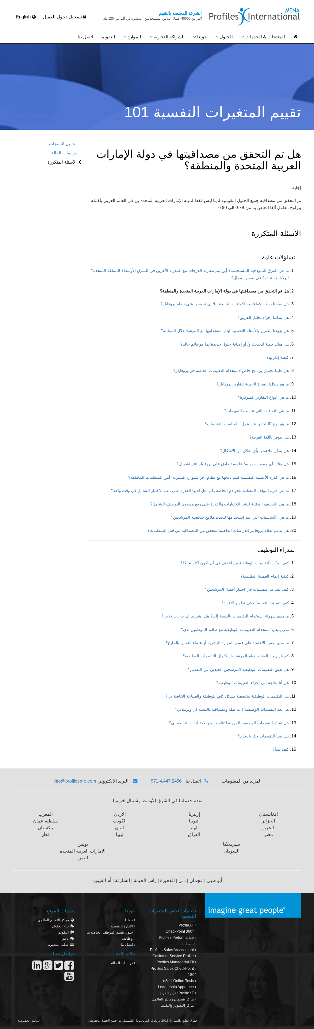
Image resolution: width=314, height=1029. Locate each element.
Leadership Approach (176, 987)
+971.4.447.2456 (167, 780)
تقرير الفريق (176, 993)
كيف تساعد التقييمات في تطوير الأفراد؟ (255, 603)
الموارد (133, 36)
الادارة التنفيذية (122, 926)
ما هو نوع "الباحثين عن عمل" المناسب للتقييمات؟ (247, 424)
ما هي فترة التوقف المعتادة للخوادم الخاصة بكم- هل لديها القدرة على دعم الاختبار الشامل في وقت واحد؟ (200, 491)
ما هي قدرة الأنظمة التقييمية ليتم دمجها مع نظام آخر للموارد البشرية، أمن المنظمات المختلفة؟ (208, 477)
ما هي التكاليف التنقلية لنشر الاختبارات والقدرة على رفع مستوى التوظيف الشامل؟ (219, 504)
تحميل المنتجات (63, 143)
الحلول (225, 36)
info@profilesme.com (75, 780)
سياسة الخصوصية (28, 1020)
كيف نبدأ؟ (281, 749)
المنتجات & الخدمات (264, 36)
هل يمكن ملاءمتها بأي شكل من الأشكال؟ (254, 451)
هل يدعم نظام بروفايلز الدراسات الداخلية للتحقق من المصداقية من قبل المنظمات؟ (218, 530)
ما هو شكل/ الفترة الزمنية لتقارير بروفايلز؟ (252, 384)
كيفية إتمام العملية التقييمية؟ (264, 576)
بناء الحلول (61, 926)
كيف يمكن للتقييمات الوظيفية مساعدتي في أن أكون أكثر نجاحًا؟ (235, 563)
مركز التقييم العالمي (54, 920)
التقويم (108, 36)
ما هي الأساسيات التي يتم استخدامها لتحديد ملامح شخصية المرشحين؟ (230, 517)
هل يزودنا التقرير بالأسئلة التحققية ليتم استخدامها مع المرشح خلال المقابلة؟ (225, 331)
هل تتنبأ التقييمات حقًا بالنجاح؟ (263, 736)
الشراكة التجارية (168, 36)
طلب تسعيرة (59, 944)
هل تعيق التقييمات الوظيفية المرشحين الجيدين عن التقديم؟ (238, 669)
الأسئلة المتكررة (62, 162)
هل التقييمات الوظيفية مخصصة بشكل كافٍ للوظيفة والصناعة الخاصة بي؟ (227, 696)
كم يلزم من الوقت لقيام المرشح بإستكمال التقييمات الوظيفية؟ (236, 656)
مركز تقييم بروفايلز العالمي (173, 999)
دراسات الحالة (64, 152)
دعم (66, 938)
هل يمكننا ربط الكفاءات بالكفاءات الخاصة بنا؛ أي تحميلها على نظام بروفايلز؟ (224, 304)
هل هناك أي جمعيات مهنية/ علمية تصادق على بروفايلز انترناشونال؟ (232, 464)
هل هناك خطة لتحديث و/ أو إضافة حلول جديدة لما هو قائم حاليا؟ (234, 344)
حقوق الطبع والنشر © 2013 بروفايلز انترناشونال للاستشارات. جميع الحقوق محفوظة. (142, 1020)
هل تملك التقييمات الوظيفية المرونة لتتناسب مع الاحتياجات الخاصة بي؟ (229, 723)
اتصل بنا (85, 36)
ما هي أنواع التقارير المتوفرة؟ (263, 397)
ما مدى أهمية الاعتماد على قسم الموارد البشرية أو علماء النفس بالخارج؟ (227, 643)
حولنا (201, 36)
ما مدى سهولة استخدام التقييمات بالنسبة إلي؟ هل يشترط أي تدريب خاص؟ (225, 616)
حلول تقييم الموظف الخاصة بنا (110, 932)
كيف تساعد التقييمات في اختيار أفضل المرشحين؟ (247, 589)
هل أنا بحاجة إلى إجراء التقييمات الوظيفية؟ (252, 683)
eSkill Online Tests (179, 981)
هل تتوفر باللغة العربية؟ (269, 437)
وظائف (128, 938)
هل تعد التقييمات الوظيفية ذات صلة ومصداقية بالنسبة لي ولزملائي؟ (232, 709)
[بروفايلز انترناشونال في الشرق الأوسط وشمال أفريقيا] (295, 37)
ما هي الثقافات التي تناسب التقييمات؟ (256, 411)
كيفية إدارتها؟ (277, 357)
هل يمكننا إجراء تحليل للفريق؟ (263, 317)
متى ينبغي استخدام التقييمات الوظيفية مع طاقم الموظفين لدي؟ (235, 630)
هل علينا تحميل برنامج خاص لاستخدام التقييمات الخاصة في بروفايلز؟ (231, 371)
